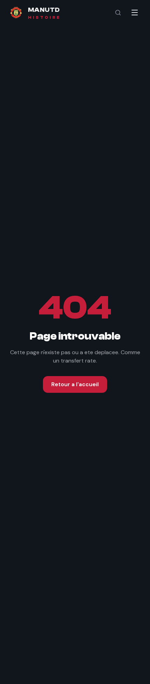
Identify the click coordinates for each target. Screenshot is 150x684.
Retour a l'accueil (75, 384)
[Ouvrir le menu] (135, 12)
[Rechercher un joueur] (118, 12)
